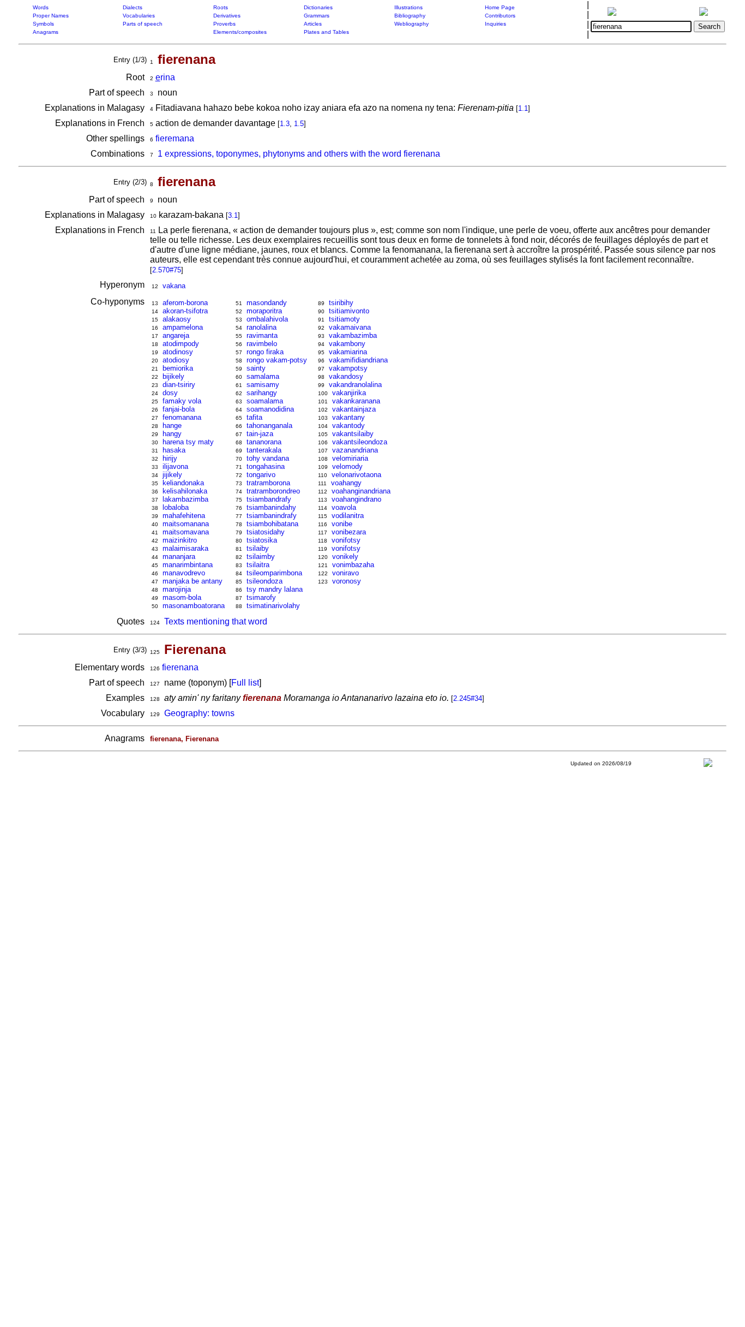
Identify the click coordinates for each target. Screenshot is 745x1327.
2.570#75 (166, 270)
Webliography (411, 24)
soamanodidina (270, 409)
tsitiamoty (344, 319)
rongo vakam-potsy (277, 360)
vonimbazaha (353, 565)
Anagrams (45, 32)
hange (172, 425)
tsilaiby (258, 548)
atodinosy (178, 352)
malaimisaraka (185, 548)
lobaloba (176, 507)
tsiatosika (262, 540)
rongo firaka (265, 352)
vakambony (347, 344)
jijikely (172, 475)
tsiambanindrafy (272, 515)
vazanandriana (355, 450)
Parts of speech (143, 24)
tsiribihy (341, 303)
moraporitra (264, 311)
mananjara (179, 556)
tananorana (264, 442)
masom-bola (182, 597)
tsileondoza (265, 581)
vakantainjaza (354, 409)
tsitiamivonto (349, 311)
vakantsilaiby (353, 434)
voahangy (346, 483)
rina (165, 77)
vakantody (348, 425)
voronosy (346, 581)
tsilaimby (261, 556)
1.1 (523, 108)
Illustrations (408, 7)
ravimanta (262, 335)
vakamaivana (350, 327)
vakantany (348, 417)
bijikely (173, 376)
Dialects (132, 7)
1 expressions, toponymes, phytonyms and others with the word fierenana (299, 153)
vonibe (342, 524)
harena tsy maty (188, 442)
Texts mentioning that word (215, 621)
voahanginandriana (361, 491)
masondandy (267, 303)
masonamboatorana (194, 606)
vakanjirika (349, 393)
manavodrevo (184, 573)
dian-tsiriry (179, 384)
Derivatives (227, 16)
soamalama (265, 401)
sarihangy (262, 393)
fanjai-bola (179, 409)
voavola (344, 507)
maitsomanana (186, 524)
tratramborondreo (273, 491)
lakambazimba (185, 499)
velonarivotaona (356, 475)
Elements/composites (240, 32)
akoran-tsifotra (185, 311)
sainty (256, 368)
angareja (176, 335)
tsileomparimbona (274, 573)
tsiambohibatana (272, 524)
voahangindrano (356, 499)
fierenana (180, 667)
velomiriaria (350, 458)
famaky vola (182, 401)
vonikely (345, 556)
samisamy (263, 384)
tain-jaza (260, 434)
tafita (254, 417)
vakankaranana (356, 401)
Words (41, 7)
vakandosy (346, 376)
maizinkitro (180, 540)
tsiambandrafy (269, 499)
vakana (174, 286)
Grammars (316, 16)
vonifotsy (346, 540)
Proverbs (224, 24)
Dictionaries (318, 7)
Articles (313, 24)
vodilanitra (348, 515)
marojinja (177, 589)
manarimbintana (188, 565)
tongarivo (261, 475)
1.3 (285, 124)
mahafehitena (184, 515)
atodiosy (176, 360)
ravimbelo (262, 344)
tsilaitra (258, 565)
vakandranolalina (355, 384)
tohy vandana (268, 458)
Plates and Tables (326, 32)
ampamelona (183, 327)
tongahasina (266, 466)
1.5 (299, 124)
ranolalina (262, 327)
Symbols (43, 24)
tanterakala (264, 450)
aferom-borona (185, 303)
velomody (347, 466)
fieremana (174, 138)
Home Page (500, 7)
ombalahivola (267, 319)
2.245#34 (467, 698)
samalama (263, 376)
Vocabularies (139, 16)
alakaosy (177, 319)
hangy (172, 434)
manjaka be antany (193, 581)
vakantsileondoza (359, 442)
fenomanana (182, 417)
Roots (220, 7)
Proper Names (51, 16)
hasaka (174, 450)
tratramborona (268, 483)
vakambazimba (353, 335)
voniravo (345, 573)
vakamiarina (348, 352)
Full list (245, 682)
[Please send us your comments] (708, 765)
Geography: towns (199, 713)
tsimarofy (261, 597)
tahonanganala (269, 425)
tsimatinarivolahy (273, 606)
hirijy (170, 458)
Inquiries (495, 24)
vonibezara (349, 532)
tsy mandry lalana (275, 589)
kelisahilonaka (185, 491)
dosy (170, 393)
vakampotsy (348, 368)
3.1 (233, 215)
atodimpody (181, 344)
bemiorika (178, 368)
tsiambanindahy (271, 507)
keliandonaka (183, 483)
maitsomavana (186, 532)
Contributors (500, 16)
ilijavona (175, 466)
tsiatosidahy (266, 532)
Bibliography (409, 16)
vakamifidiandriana (358, 360)
